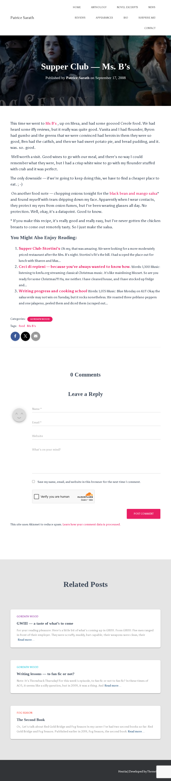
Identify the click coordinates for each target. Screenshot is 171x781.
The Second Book (31, 720)
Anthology (99, 7)
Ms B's (31, 326)
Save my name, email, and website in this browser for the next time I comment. (89, 482)
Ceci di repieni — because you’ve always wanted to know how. (75, 266)
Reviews (80, 17)
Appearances (104, 17)
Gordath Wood (40, 319)
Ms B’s (51, 123)
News (151, 7)
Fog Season (24, 712)
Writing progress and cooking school (53, 291)
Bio (125, 17)
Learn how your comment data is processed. (92, 524)
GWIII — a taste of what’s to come (45, 623)
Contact (149, 28)
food (22, 326)
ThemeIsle (154, 771)
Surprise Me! (146, 17)
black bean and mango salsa (133, 193)
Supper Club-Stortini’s (39, 248)
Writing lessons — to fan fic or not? (45, 674)
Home (77, 7)
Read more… (26, 640)
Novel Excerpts (127, 7)
